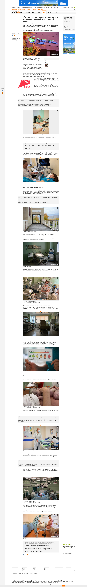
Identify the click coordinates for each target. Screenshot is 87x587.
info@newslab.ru (68, 567)
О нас (23, 565)
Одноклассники (15, 567)
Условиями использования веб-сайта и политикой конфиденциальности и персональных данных (69, 21)
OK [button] (63, 585)
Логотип (23, 568)
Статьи (34, 567)
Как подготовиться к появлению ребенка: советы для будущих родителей (69, 547)
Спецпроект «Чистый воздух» (31, 9)
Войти (72, 7)
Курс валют (57, 7)
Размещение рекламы (59, 567)
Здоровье (18, 38)
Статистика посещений (59, 565)
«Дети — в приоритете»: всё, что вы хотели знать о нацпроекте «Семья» (51, 61)
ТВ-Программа (46, 567)
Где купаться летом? (40, 9)
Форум (45, 568)
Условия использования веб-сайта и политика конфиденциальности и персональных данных (25, 573)
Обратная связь (24, 567)
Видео (45, 569)
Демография (14, 38)
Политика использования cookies (16, 574)
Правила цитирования (53, 584)
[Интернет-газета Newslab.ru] (17, 12)
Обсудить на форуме (54, 554)
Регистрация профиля (66, 7)
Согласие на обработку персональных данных (67, 25)
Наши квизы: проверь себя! (22, 9)
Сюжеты (34, 568)
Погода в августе (14, 9)
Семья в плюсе (14, 40)
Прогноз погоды (46, 7)
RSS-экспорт (24, 569)
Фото (34, 569)
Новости (34, 565)
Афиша (45, 565)
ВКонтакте (14, 565)
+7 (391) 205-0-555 (69, 565)
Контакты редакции (25, 570)
